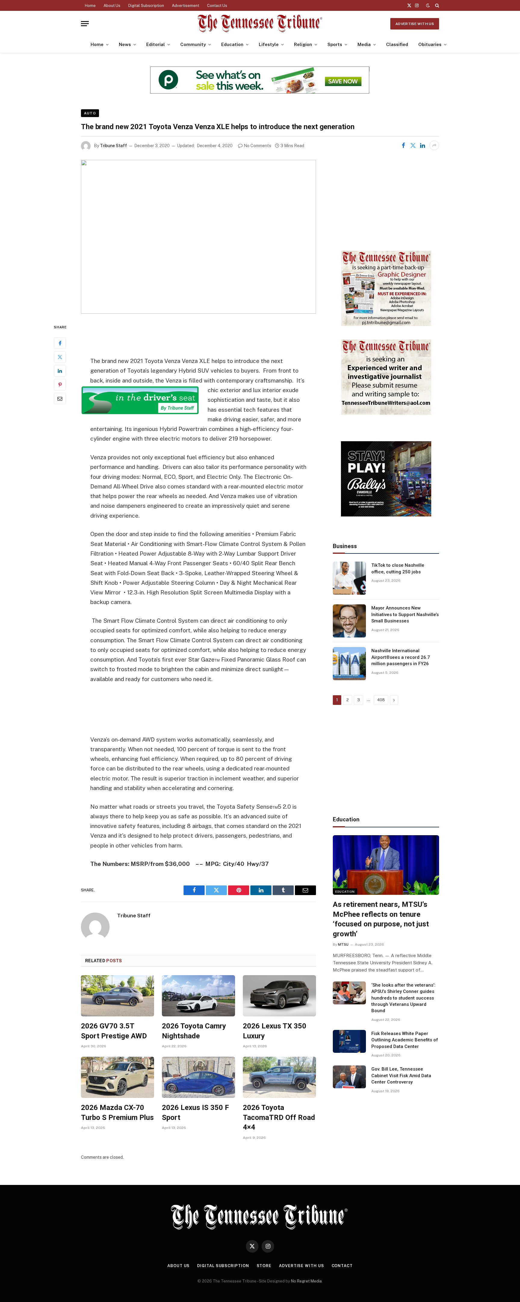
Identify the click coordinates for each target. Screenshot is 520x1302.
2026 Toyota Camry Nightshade (194, 1031)
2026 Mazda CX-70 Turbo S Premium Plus (117, 1112)
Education (232, 44)
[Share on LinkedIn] (422, 145)
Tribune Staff (113, 145)
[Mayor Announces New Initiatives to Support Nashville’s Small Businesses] (349, 620)
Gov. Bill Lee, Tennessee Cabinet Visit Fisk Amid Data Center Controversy (401, 1075)
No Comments (257, 145)
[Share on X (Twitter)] (412, 145)
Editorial (155, 44)
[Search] (436, 5)
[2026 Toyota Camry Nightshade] (198, 995)
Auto (90, 113)
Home (90, 5)
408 (381, 700)
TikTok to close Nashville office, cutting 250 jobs (397, 568)
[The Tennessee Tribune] (260, 23)
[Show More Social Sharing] (434, 145)
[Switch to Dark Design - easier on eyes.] (428, 5)
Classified (397, 44)
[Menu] (85, 23)
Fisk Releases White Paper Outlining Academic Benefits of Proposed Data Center (404, 1040)
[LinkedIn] (60, 370)
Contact (342, 1265)
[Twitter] (60, 356)
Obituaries (429, 44)
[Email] (60, 398)
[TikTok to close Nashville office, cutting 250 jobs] (349, 578)
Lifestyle (269, 44)
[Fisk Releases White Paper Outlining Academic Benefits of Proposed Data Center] (349, 1041)
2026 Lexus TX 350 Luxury (274, 1031)
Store (264, 1265)
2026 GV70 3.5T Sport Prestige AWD (114, 1031)
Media (364, 44)
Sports (334, 44)
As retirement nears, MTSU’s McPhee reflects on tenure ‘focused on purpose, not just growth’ (381, 919)
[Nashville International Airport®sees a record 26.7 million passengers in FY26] (349, 663)
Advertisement (185, 5)
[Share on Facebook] (403, 145)
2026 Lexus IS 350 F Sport (195, 1112)
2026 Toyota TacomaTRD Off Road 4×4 (279, 1117)
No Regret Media (306, 1281)
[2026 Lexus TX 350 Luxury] (279, 995)
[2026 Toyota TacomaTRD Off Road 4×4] (279, 1077)
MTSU (343, 944)
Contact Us (217, 5)
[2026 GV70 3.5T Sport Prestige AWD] (117, 995)
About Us (112, 5)
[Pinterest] (60, 384)
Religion (303, 44)
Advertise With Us (414, 24)
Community (193, 44)
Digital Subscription (146, 5)
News (125, 44)
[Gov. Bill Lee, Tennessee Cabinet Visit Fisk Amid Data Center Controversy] (349, 1076)
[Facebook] (60, 343)
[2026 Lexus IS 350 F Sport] (198, 1077)
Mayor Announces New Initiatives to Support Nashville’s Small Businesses (405, 614)
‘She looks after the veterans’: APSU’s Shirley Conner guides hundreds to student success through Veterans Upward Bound (403, 998)
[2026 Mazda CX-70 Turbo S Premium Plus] (117, 1077)
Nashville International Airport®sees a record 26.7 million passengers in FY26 (400, 657)
